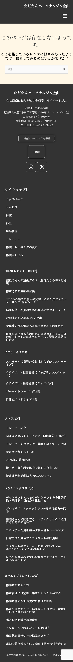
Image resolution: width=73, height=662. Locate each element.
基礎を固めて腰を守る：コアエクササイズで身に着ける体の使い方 (36, 520)
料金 (9, 223)
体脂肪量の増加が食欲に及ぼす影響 (29, 601)
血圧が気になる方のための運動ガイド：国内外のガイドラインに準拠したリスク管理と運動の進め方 (36, 337)
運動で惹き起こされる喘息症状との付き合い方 (36, 643)
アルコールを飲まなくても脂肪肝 (27, 628)
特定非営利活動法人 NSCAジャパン (29, 475)
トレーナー (13, 239)
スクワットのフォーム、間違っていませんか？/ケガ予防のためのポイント (33, 547)
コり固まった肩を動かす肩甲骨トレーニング (35, 530)
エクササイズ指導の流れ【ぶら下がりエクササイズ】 (36, 363)
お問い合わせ (45, 125)
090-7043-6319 (28, 125)
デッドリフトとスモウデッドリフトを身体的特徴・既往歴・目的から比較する (36, 498)
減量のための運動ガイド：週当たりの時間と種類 (36, 281)
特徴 (9, 215)
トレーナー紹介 (16, 428)
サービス (11, 207)
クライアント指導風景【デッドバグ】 (30, 383)
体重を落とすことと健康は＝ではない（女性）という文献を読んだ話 (36, 610)
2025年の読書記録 (18, 460)
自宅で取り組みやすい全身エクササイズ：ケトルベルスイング (36, 558)
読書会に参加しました (20, 452)
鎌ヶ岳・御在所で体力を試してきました (32, 468)
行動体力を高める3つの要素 (24, 318)
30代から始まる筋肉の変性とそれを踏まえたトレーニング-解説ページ (36, 300)
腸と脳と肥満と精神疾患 (22, 620)
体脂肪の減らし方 (17, 585)
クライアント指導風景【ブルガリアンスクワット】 (35, 373)
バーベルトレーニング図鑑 (23, 391)
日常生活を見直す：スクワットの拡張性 (32, 538)
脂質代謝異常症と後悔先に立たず (27, 636)
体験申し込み (14, 255)
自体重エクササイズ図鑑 (22, 399)
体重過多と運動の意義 (20, 291)
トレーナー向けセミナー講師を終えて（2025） (37, 444)
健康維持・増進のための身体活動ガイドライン (36, 310)
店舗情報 (11, 231)
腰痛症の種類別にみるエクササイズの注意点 (34, 326)
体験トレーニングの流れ (22, 247)
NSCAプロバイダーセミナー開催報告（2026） (36, 436)
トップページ (14, 199)
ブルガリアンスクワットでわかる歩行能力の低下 (36, 509)
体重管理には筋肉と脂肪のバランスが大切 (33, 593)
